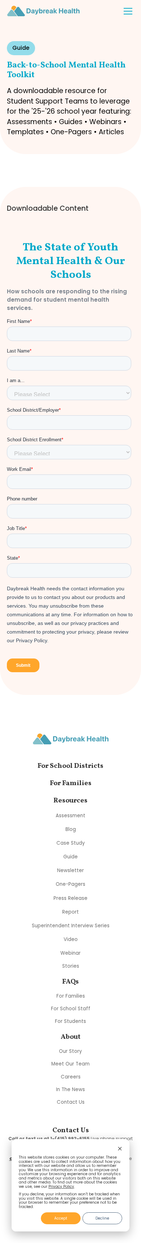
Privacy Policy (61, 1186)
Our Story (70, 1051)
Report (70, 911)
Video (71, 939)
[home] (43, 11)
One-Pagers (70, 884)
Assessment (70, 815)
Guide (70, 856)
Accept (60, 1218)
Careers (71, 1076)
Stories (70, 966)
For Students (70, 1021)
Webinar (70, 953)
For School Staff (70, 1008)
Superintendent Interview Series (71, 925)
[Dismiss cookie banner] (120, 1149)
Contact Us (71, 1102)
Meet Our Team (70, 1063)
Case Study (70, 843)
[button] (126, 11)
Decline (102, 1218)
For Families (70, 996)
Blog (70, 829)
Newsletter (70, 870)
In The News (70, 1089)
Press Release (70, 897)
